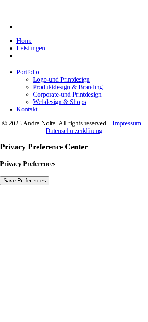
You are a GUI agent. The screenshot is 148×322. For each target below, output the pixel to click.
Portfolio (27, 72)
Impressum (127, 123)
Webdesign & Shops (59, 101)
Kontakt (26, 109)
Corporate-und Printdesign (67, 94)
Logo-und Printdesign (61, 79)
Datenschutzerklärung (74, 130)
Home (24, 40)
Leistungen (30, 48)
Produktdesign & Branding (68, 86)
